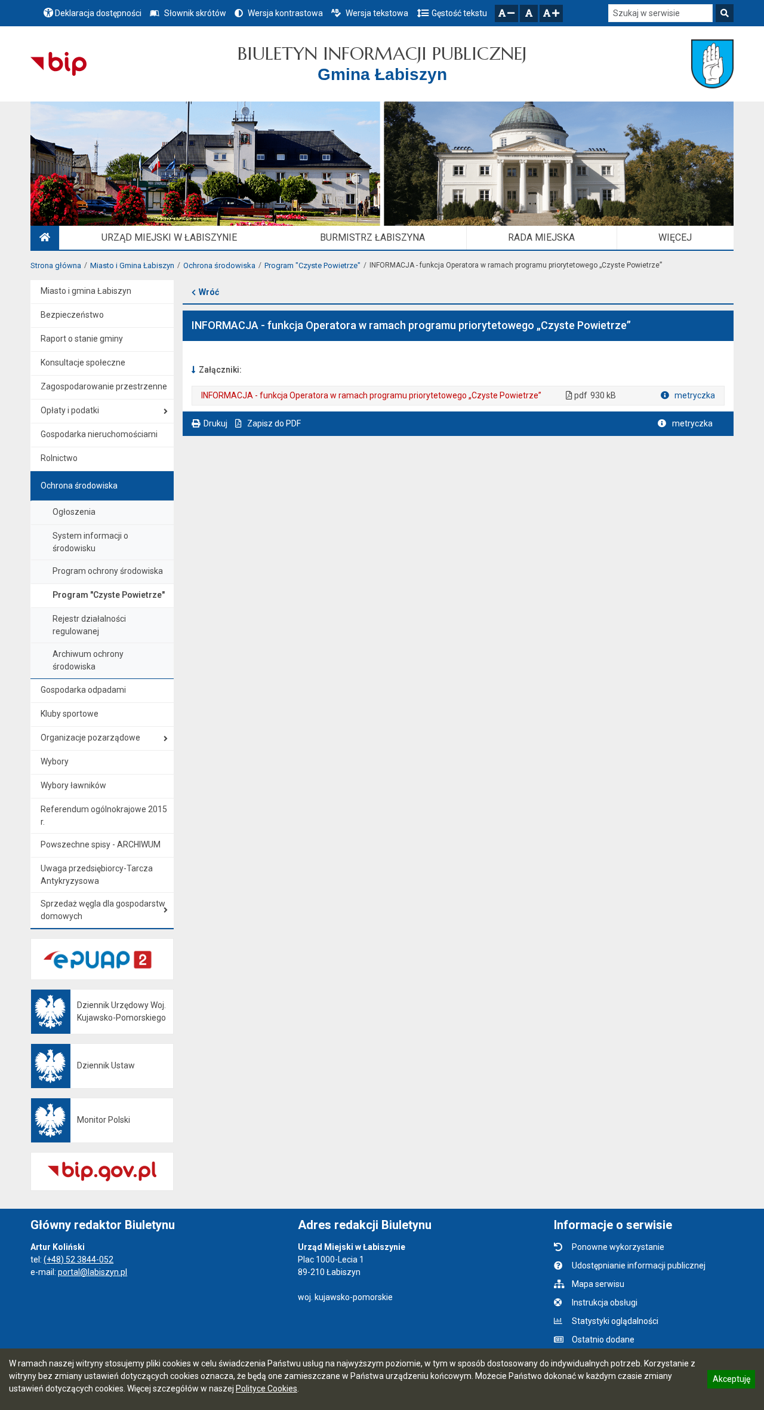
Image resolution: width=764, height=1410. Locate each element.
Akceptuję (731, 1380)
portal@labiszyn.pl (92, 1272)
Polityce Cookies (266, 1388)
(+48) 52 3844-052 (78, 1259)
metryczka (694, 395)
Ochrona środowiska (219, 265)
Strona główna (55, 265)
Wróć (209, 292)
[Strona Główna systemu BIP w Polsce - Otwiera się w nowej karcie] (58, 64)
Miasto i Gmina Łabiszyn (132, 265)
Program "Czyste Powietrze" (312, 265)
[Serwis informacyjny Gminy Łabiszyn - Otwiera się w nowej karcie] (712, 63)
